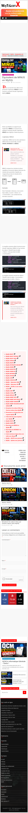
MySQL (12, 54)
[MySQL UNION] (14, 488)
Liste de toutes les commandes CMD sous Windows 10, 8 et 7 (18, 681)
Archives (3, 764)
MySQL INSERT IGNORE (12, 401)
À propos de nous (5, 771)
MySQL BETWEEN (10, 373)
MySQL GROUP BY (10, 369)
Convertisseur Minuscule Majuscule (9, 708)
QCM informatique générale (8, 658)
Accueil (3, 759)
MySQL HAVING (10, 375)
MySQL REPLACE (10, 395)
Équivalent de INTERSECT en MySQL (16, 149)
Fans (5, 600)
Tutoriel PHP (4, 746)
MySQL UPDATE (10, 360)
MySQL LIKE (9, 378)
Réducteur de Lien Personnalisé (9, 731)
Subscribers (12, 600)
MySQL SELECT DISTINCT (12, 356)
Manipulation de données (8, 74)
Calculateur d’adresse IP (7, 712)
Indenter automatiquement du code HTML (11, 724)
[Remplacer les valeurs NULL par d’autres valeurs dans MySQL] (14, 508)
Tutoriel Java (4, 748)
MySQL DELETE (10, 362)
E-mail (4, 569)
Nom (4, 560)
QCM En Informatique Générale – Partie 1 (13, 662)
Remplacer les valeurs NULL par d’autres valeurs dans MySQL (11, 522)
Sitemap (3, 761)
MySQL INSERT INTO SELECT (13, 399)
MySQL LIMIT (9, 391)
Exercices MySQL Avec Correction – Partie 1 (16, 303)
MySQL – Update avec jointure (14, 440)
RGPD (2, 782)
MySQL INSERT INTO (11, 397)
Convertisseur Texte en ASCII (8, 715)
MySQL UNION (10, 423)
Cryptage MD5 (4, 719)
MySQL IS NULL (10, 393)
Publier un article (5, 773)
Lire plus (13, 163)
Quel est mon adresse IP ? (7, 726)
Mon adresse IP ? (5, 801)
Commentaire (6, 540)
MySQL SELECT (10, 354)
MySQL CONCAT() (10, 380)
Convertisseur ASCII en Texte (8, 717)
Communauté (4, 796)
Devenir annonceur (5, 775)
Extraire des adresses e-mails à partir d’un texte (12, 729)
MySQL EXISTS (9, 421)
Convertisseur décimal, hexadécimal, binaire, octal (13, 706)
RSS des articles (5, 777)
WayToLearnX (5, 54)
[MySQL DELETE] (14, 469)
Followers (20, 600)
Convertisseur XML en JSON (7, 722)
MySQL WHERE (10, 367)
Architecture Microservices (19, 674)
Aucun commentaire (16, 82)
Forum (2, 794)
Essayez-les (14, 15)
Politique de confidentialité (7, 766)
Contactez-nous (5, 768)
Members (3, 799)
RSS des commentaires (6, 780)
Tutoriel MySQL (5, 744)
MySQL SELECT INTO (11, 358)
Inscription (3, 789)
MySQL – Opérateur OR (12, 384)
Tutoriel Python (5, 751)
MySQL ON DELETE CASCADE (13, 365)
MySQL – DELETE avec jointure (14, 438)
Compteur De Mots (5, 710)
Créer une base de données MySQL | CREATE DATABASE (22, 455)
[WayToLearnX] (2, 18)
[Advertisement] (14, 37)
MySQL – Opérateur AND (12, 382)
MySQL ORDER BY (10, 371)
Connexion (3, 792)
